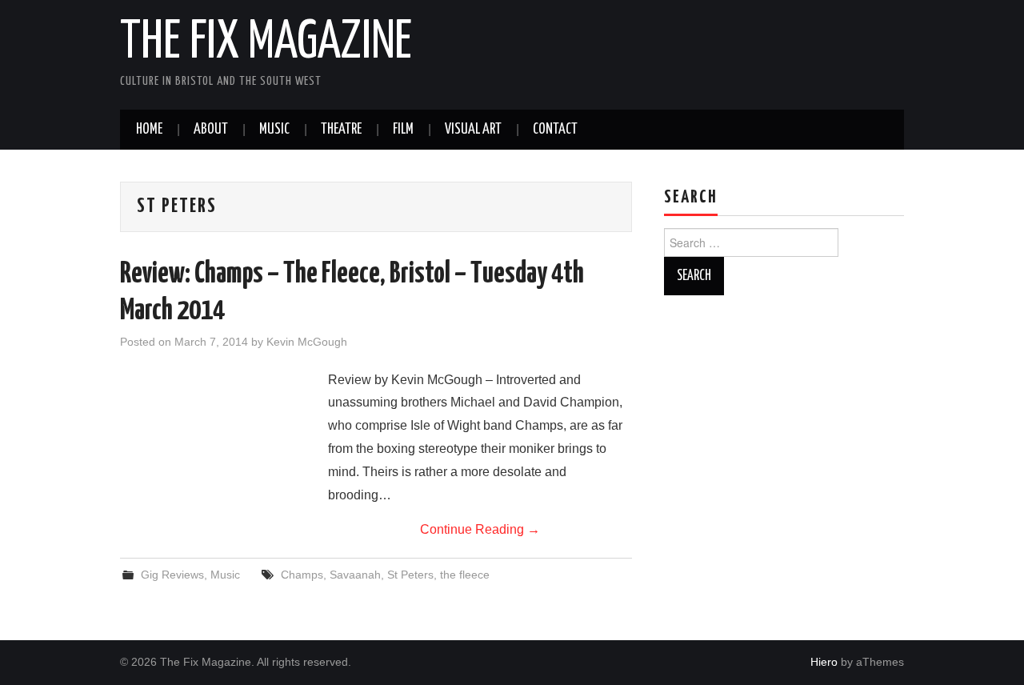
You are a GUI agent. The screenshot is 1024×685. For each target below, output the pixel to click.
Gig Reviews (172, 574)
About (211, 129)
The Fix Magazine (266, 43)
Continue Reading (480, 529)
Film (403, 129)
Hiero (824, 661)
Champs (302, 574)
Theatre (341, 129)
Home (149, 129)
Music (274, 129)
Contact (555, 129)
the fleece (465, 574)
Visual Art (473, 129)
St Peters (410, 574)
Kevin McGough (306, 341)
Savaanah (355, 574)
